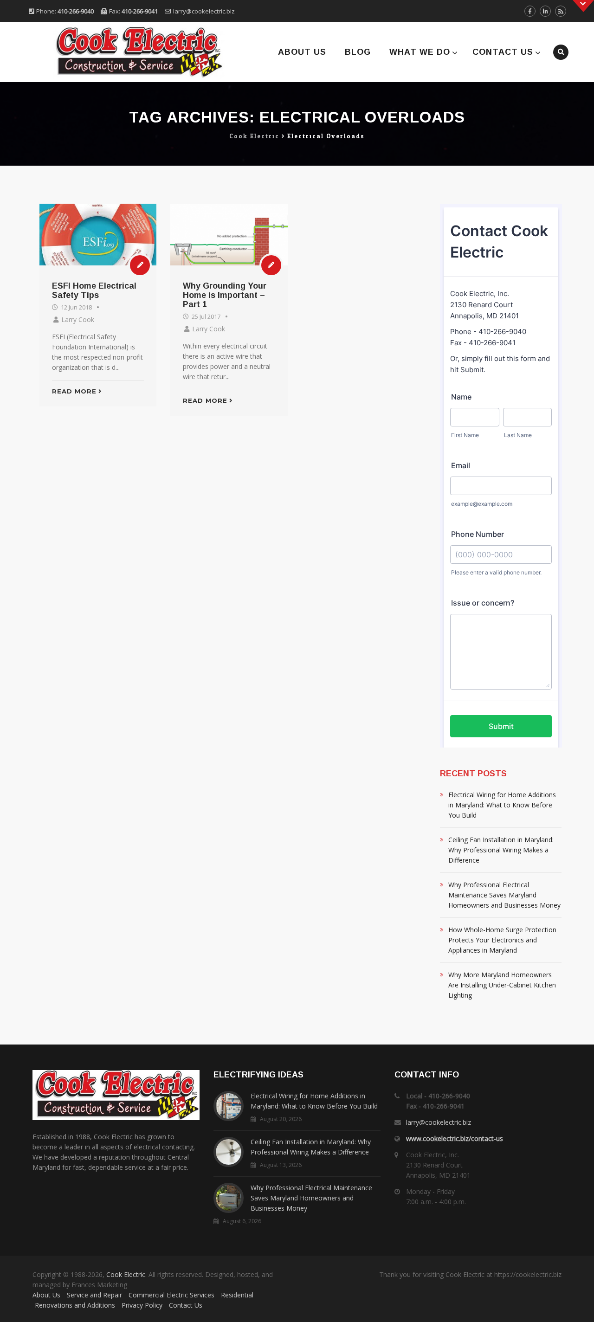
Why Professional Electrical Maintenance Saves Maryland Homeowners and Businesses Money (504, 894)
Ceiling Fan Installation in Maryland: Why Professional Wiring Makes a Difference (501, 849)
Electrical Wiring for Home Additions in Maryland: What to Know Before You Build (502, 804)
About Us (302, 52)
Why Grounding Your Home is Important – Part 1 (224, 295)
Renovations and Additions (75, 1305)
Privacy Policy (142, 1305)
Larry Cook (77, 319)
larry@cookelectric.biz (204, 11)
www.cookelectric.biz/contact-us (454, 1138)
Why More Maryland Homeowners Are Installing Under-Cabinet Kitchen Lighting (502, 985)
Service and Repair (94, 1294)
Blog (358, 52)
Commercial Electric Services (171, 1294)
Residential (237, 1294)
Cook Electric (125, 1274)
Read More (74, 391)
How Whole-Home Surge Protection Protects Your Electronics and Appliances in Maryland (502, 939)
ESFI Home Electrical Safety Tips (94, 290)
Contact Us (502, 52)
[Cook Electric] (126, 52)
